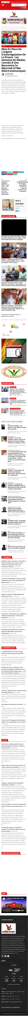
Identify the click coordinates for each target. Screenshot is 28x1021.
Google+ (16, 172)
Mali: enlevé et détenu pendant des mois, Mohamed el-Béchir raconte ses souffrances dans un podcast (13, 746)
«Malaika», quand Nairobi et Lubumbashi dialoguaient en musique (12, 784)
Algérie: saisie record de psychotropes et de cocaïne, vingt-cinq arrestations (13, 766)
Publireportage (13, 387)
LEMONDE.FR (7, 557)
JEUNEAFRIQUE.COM (9, 648)
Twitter (10, 172)
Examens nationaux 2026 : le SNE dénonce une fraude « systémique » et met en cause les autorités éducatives (13, 284)
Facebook (4, 172)
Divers (6, 27)
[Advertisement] (14, 109)
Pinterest (10, 174)
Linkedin (21, 172)
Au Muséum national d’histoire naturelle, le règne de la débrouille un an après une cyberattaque (12, 631)
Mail (15, 174)
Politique (12, 408)
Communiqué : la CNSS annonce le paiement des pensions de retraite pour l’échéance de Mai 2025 (18, 402)
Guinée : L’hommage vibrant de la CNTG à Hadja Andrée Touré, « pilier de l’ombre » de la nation (13, 261)
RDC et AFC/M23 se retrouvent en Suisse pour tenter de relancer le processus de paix (13, 805)
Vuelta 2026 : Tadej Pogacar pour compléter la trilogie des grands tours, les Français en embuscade (13, 616)
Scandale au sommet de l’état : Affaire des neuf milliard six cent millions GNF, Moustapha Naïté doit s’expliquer (13, 238)
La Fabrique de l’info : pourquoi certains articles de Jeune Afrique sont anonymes (12, 653)
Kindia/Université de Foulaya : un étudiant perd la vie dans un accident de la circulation (21, 186)
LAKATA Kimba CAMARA (15, 405)
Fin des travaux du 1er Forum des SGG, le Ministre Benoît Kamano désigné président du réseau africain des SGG (17, 412)
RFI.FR (5, 740)
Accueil (2, 27)
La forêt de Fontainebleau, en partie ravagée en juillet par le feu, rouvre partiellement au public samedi (13, 580)
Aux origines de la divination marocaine (11, 704)
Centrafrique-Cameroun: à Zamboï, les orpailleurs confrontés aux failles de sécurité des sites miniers (13, 829)
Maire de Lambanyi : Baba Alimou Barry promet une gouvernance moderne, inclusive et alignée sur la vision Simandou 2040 (12, 308)
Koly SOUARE (9, 74)
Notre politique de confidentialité (10, 1007)
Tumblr (4, 174)
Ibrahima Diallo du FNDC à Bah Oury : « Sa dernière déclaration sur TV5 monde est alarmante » (5, 187)
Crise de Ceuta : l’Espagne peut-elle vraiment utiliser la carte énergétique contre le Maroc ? (13, 721)
